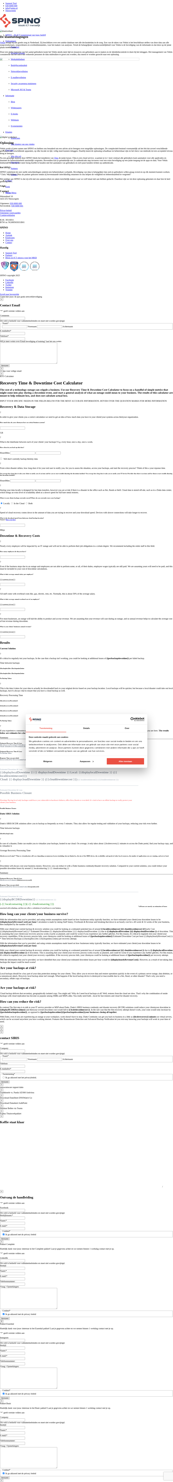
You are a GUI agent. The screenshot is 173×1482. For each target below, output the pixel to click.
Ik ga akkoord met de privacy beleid (20, 1234)
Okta (56, 158)
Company (4, 1048)
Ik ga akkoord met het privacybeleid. (21, 1077)
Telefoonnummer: (7, 1281)
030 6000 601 (17, 206)
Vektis (2, 42)
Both (30, 503)
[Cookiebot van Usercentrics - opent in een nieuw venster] (132, 719)
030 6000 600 (11, 6)
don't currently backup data (21, 459)
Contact (8, 242)
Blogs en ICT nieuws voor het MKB (21, 258)
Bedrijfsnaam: (6, 1215)
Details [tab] (86, 728)
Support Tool (11, 253)
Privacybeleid (6, 210)
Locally (6, 503)
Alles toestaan (125, 761)
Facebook (4, 1208)
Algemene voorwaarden (10, 213)
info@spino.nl (11, 8)
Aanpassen (85, 761)
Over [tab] (127, 728)
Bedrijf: (3, 1266)
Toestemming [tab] (45, 728)
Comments (4, 315)
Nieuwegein (10, 10)
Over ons (9, 240)
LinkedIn (4, 1258)
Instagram (4, 1338)
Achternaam (67, 326)
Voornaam (32, 326)
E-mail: (3, 1226)
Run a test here (11, 519)
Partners (8, 255)
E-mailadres (5, 331)
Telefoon (4, 336)
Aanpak (8, 235)
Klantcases (10, 238)
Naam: (3, 1220)
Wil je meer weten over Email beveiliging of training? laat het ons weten (30, 341)
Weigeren (47, 761)
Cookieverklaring (7, 215)
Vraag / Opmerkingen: (9, 1287)
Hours (2, 453)
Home (8, 233)
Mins (7, 453)
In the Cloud (19, 503)
